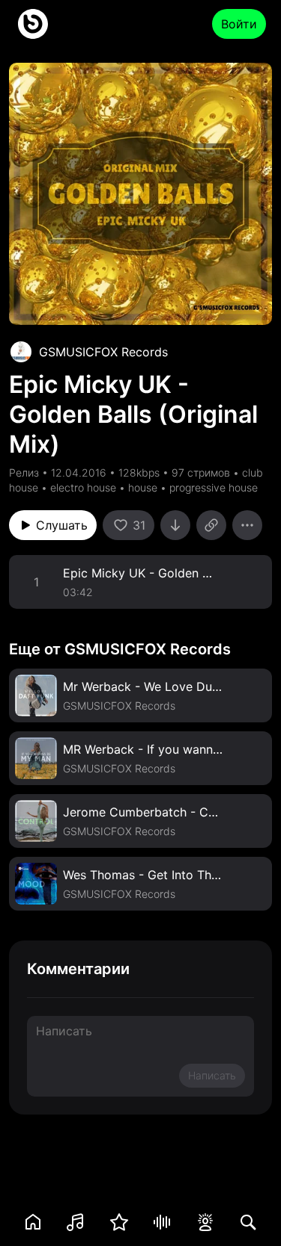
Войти (239, 23)
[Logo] (33, 24)
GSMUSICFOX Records (103, 351)
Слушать (62, 525)
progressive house (213, 487)
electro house (83, 487)
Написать (212, 1075)
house (142, 487)
